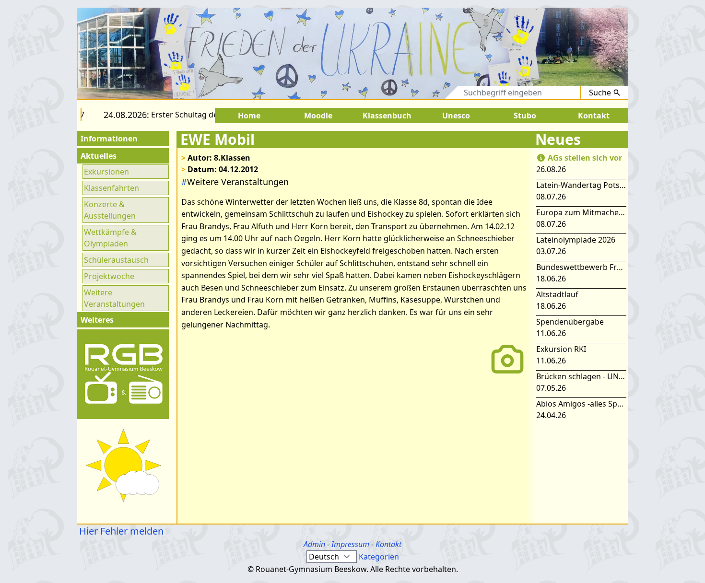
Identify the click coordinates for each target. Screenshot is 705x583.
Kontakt (388, 544)
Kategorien (379, 556)
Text (442, 92)
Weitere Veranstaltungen (114, 298)
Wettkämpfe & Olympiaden (110, 238)
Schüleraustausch (116, 260)
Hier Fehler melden (120, 531)
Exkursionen (106, 171)
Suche (600, 92)
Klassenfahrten (111, 188)
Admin (314, 544)
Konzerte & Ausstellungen (110, 210)
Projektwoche (109, 276)
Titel (411, 92)
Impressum (350, 544)
